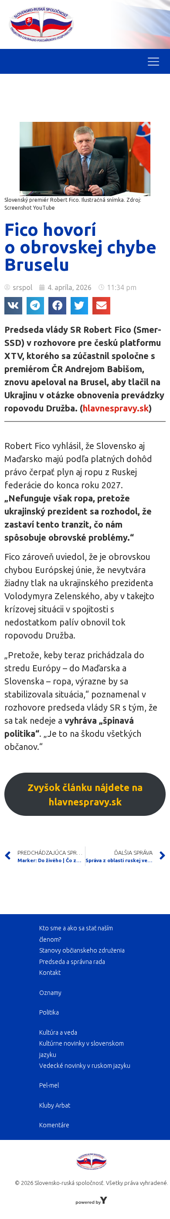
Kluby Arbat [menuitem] (54, 1105)
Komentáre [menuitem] (54, 1125)
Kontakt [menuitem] (50, 972)
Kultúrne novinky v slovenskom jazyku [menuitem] (81, 1049)
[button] (13, 306)
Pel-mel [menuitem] (49, 1085)
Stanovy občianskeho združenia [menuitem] (82, 950)
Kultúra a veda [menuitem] (58, 1032)
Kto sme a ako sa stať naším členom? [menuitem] (76, 934)
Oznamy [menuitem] (50, 992)
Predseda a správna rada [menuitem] (72, 961)
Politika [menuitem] (49, 1012)
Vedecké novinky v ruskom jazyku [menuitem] (84, 1065)
